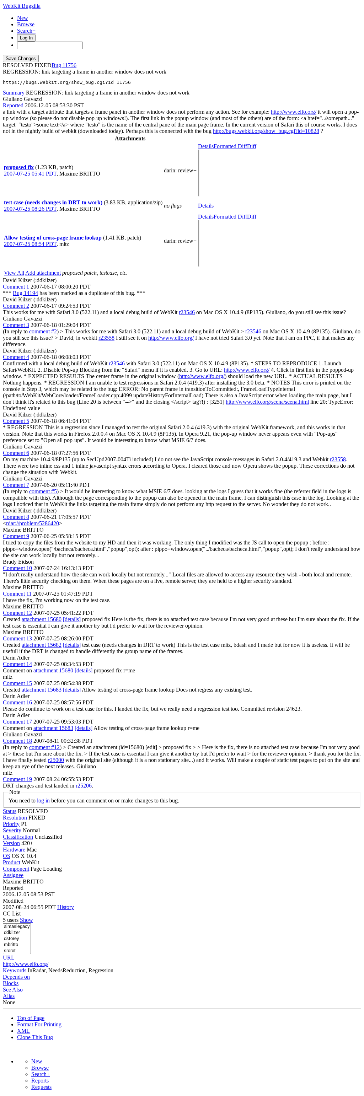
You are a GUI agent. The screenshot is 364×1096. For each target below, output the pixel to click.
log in (43, 800)
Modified (13, 901)
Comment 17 (17, 722)
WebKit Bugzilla (22, 6)
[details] (72, 619)
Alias (9, 996)
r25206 (84, 786)
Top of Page (30, 1018)
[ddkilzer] (17, 933)
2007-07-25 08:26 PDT (30, 209)
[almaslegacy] (17, 927)
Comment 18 (17, 741)
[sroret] (17, 951)
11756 (69, 65)
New (22, 18)
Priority (11, 824)
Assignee (13, 875)
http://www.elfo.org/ (293, 112)
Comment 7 (16, 485)
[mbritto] (17, 945)
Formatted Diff (230, 146)
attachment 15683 (41, 690)
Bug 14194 (25, 293)
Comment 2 (16, 306)
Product (11, 862)
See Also (13, 990)
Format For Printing (39, 1024)
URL (9, 958)
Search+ (26, 31)
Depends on (16, 977)
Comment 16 (17, 702)
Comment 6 (16, 453)
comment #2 (43, 331)
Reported (13, 105)
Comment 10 (17, 568)
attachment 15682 (41, 645)
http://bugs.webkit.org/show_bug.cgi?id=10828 (266, 131)
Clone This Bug (35, 1037)
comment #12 (44, 747)
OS (6, 856)
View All (14, 273)
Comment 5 (16, 421)
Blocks (10, 983)
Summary (14, 93)
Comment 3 (16, 325)
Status (9, 811)
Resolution (15, 818)
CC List (12, 913)
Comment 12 (17, 613)
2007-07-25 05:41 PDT (30, 174)
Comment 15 (17, 683)
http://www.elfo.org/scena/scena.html (267, 402)
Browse (25, 24)
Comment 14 (17, 664)
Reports (40, 1081)
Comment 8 (16, 517)
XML (23, 1031)
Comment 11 (17, 594)
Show (26, 920)
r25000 (56, 760)
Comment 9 (16, 536)
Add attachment (43, 273)
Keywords (14, 970)
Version (11, 843)
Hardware (14, 850)
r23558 (106, 338)
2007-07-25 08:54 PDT (30, 244)
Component (16, 869)
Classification (18, 837)
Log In (26, 38)
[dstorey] (17, 939)
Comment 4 (16, 357)
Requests (41, 1087)
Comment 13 (17, 638)
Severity (12, 830)
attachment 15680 (41, 619)
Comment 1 (16, 287)
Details (206, 146)
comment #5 (43, 491)
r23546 (187, 312)
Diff (251, 146)
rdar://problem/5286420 (32, 523)
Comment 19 (17, 779)
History (65, 907)
